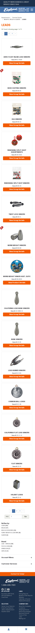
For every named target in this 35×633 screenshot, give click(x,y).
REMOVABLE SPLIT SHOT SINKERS (16, 183)
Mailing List (22, 618)
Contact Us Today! (17, 574)
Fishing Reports (23, 593)
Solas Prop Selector (7, 608)
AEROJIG (4, 551)
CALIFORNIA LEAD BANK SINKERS (17, 308)
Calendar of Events (24, 599)
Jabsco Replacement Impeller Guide (7, 610)
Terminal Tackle (17, 17)
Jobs (20, 616)
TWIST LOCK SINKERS (17, 214)
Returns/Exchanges (25, 611)
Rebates (21, 597)
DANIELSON (4, 548)
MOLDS (3, 528)
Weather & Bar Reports (25, 595)
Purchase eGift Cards (7, 593)
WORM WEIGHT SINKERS (17, 245)
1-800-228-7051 (8, 585)
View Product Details (16, 282)
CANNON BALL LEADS (16, 401)
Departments (5, 17)
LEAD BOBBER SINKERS (16, 370)
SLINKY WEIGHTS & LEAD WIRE (9, 532)
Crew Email (4, 597)
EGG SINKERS (17, 119)
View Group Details (16, 63)
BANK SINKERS (16, 339)
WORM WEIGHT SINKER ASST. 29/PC (17, 276)
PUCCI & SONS (5, 546)
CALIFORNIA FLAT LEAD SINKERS (16, 433)
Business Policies (24, 613)
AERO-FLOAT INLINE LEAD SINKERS (17, 57)
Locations (22, 608)
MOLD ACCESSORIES (7, 530)
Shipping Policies (24, 609)
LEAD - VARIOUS (5, 543)
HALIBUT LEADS (17, 495)
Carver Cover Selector (8, 606)
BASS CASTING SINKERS (17, 88)
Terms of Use (23, 615)
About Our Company (25, 606)
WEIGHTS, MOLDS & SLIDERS (12, 19)
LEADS (3, 525)
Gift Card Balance (6, 595)
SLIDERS (3, 535)
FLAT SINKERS (16, 464)
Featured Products (24, 601)
